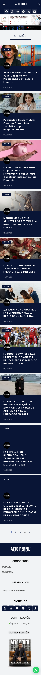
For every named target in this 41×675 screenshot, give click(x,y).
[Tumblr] (28, 11)
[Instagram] (12, 11)
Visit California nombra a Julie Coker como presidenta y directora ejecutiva (20, 77)
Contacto (8, 572)
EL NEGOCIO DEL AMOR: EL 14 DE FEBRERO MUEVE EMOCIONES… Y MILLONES (19, 268)
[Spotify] (23, 11)
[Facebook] (6, 11)
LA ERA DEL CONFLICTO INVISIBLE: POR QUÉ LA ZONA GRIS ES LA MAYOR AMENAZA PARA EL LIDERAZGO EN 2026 (18, 408)
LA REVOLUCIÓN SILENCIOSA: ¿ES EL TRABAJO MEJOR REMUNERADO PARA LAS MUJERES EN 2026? (18, 458)
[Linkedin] (34, 11)
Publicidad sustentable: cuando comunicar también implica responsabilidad (19, 124)
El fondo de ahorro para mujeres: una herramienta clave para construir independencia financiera (20, 174)
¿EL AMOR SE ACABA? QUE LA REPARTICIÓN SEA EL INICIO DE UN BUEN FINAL (19, 313)
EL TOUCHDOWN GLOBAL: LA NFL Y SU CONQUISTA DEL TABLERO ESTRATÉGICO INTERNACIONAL (20, 358)
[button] (4, 4)
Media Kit (7, 567)
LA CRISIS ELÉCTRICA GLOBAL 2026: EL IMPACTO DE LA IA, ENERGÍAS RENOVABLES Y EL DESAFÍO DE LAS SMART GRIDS (20, 509)
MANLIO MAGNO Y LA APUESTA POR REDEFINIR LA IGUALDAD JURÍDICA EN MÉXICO (20, 222)
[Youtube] (17, 11)
